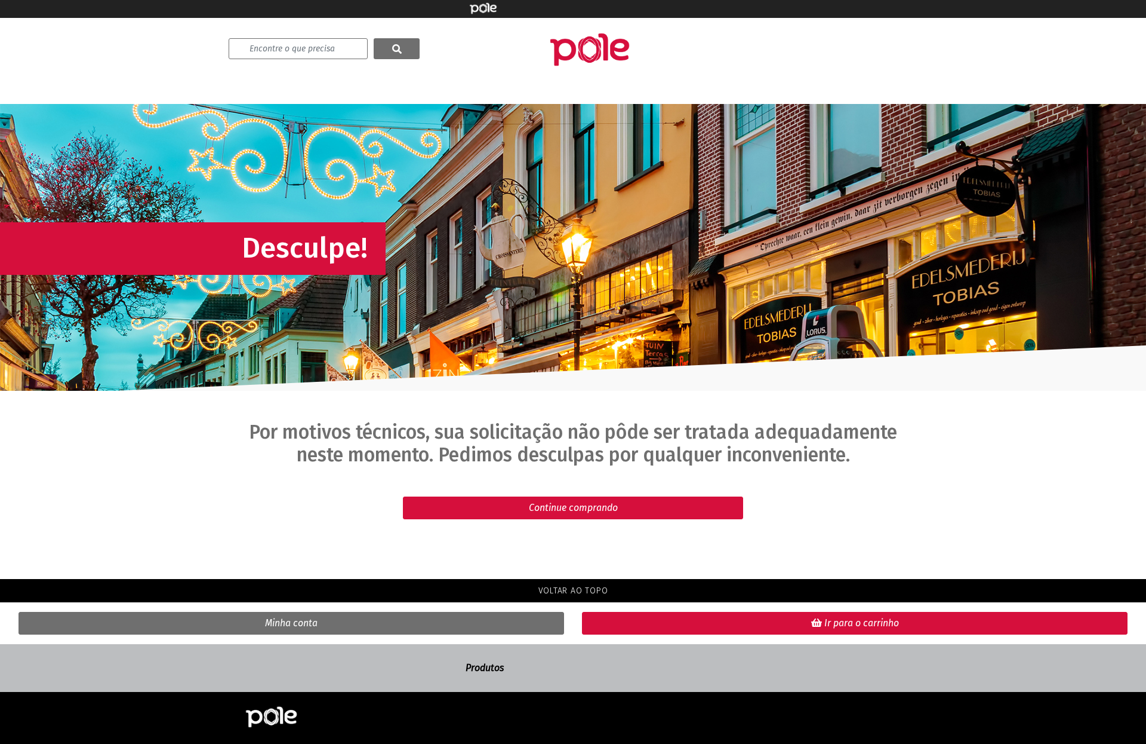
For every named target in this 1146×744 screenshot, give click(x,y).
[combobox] (298, 48)
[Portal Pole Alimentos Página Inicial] (590, 48)
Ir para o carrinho (860, 623)
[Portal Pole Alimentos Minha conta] (271, 718)
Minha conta (291, 623)
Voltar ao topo (573, 591)
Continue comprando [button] (573, 507)
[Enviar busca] (397, 48)
